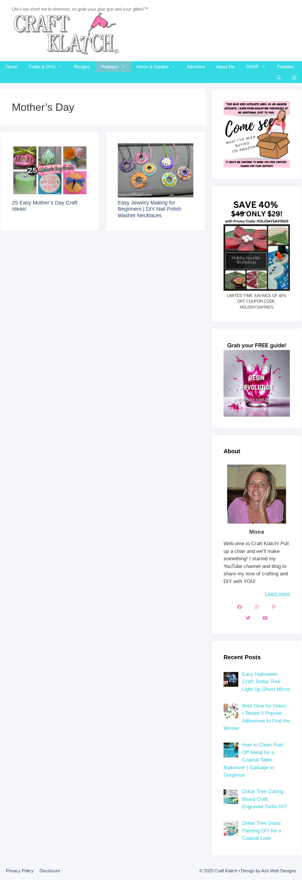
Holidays (109, 66)
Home (11, 66)
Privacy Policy (20, 870)
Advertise (196, 66)
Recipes (82, 66)
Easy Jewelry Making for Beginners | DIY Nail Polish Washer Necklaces (149, 209)
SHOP (252, 66)
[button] (294, 77)
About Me (225, 66)
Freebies (285, 66)
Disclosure (50, 870)
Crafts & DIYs (42, 66)
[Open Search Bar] (278, 77)
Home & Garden (152, 66)
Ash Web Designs (278, 870)
